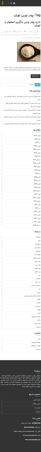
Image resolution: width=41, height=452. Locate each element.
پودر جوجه (37, 261)
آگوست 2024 (36, 163)
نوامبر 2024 (37, 153)
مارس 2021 (37, 215)
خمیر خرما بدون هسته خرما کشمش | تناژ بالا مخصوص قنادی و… (22, 124)
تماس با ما (37, 408)
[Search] (37, 84)
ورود (39, 339)
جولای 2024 (37, 167)
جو (39, 275)
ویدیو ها (38, 327)
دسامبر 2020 (36, 225)
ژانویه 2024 (37, 187)
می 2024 (37, 173)
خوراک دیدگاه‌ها (35, 346)
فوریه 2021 (37, 218)
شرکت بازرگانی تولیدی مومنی (32, 296)
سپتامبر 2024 (36, 160)
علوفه (38, 299)
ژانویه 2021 (37, 222)
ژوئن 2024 (37, 170)
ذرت (39, 289)
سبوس (38, 292)
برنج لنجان (37, 254)
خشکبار (38, 279)
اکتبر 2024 (37, 156)
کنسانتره (38, 306)
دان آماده (37, 282)
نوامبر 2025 (37, 136)
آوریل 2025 (37, 146)
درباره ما (38, 412)
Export (38, 237)
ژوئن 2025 (37, 139)
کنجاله (38, 303)
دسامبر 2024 (36, 149)
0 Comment (19, 32)
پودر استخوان (36, 258)
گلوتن (38, 310)
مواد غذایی (37, 323)
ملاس (38, 320)
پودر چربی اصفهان (10, 35)
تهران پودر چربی (33, 37)
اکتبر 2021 (37, 194)
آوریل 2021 (37, 211)
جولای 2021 (37, 201)
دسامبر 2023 (36, 191)
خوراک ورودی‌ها (36, 342)
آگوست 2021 (36, 198)
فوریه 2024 (37, 184)
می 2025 (37, 142)
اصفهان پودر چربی (34, 35)
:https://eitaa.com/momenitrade (24, 431)
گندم (39, 313)
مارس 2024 (37, 180)
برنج (39, 241)
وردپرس (38, 349)
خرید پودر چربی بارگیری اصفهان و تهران (22, 24)
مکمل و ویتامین (36, 317)
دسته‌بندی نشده (35, 285)
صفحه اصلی (36, 400)
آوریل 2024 (37, 177)
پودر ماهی (37, 272)
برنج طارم (37, 244)
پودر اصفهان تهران (25, 35)
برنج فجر (38, 251)
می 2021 (37, 208)
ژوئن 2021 (37, 205)
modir (9, 32)
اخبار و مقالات (36, 404)
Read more (35, 76)
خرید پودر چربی (25, 37)
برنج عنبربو (37, 248)
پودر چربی (4, 32)
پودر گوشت (37, 268)
